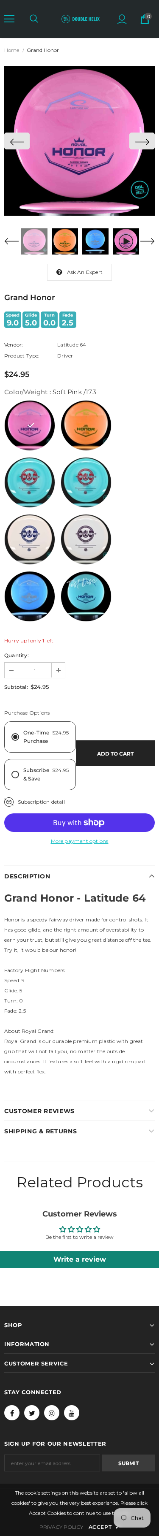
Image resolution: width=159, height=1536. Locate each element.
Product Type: (22, 355)
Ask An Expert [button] (85, 272)
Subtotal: (16, 687)
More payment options (80, 841)
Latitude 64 (71, 344)
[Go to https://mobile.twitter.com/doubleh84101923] (31, 1412)
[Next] (142, 141)
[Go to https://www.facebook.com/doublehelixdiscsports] (12, 1412)
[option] (79, 141)
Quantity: (16, 655)
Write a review (79, 1259)
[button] (9, 19)
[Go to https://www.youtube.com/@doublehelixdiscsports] (71, 1412)
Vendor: (13, 344)
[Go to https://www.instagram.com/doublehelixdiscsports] (51, 1412)
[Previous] (17, 141)
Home (11, 50)
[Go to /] (80, 18)
